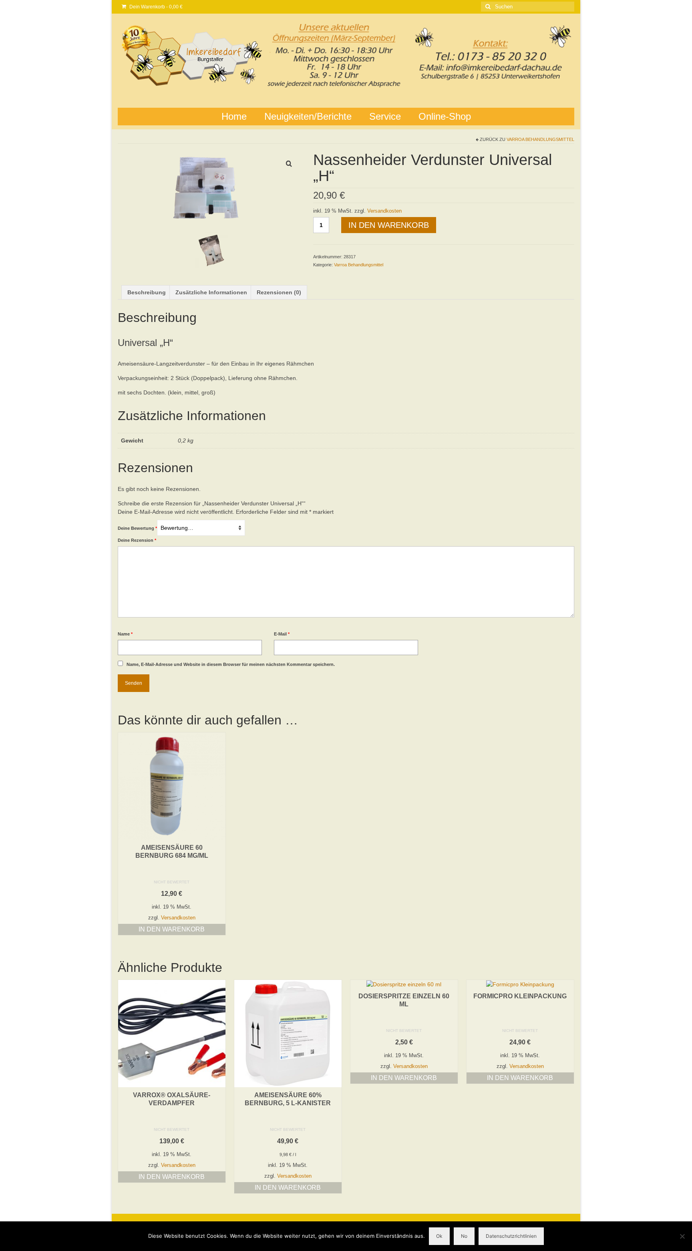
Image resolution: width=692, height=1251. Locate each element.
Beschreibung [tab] (146, 292)
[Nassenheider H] (210, 250)
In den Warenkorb (388, 225)
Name (125, 634)
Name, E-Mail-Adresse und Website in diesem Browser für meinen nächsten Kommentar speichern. (231, 664)
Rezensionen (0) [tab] (279, 292)
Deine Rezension (137, 540)
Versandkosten (384, 211)
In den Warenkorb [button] (172, 929)
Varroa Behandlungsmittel (540, 139)
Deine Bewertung (137, 528)
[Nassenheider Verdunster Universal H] (209, 189)
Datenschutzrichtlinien (511, 1236)
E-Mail (282, 634)
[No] (682, 1236)
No (464, 1236)
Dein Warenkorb (155, 7)
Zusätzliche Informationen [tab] (211, 292)
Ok (439, 1236)
